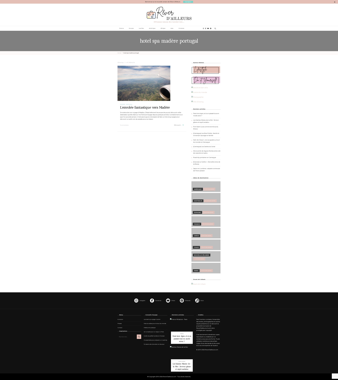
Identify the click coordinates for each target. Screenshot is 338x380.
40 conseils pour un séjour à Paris (154, 331)
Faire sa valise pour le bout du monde (155, 323)
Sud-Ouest (182, 361)
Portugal (129, 104)
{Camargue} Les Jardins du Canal (204, 146)
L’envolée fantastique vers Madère (145, 107)
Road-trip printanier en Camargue (204, 157)
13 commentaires (124, 125)
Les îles (141, 28)
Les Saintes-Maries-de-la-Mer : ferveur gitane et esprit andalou (182, 366)
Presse (120, 323)
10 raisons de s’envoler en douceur (154, 344)
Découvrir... (178, 125)
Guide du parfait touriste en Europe (154, 336)
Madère (122, 104)
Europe (131, 28)
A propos (120, 319)
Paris (182, 333)
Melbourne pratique (150, 327)
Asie (172, 28)
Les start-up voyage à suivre (152, 319)
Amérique (152, 28)
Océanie (181, 28)
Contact (120, 327)
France (121, 28)
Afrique (163, 28)
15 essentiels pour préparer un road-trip (155, 340)
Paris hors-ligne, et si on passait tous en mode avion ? (182, 338)
